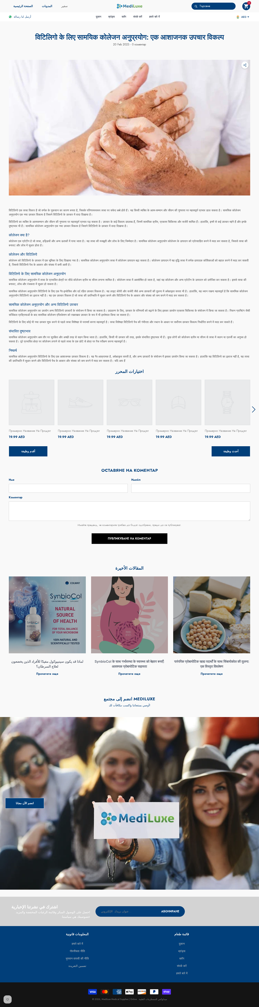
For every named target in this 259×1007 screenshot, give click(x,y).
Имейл (136, 480)
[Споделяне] (244, 65)
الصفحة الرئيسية (23, 6)
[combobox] (217, 6)
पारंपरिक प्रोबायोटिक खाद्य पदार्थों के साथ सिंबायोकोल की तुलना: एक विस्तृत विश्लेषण (211, 664)
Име (11, 480)
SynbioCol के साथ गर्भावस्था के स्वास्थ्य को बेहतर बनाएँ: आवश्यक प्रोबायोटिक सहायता (129, 664)
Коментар (15, 497)
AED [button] (243, 17)
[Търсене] (214, 6)
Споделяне (244, 65)
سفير (64, 6)
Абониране (170, 911)
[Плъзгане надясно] (253, 409)
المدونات (47, 6)
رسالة (17, 17)
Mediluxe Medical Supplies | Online (119, 999)
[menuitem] (23, 6)
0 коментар (138, 44)
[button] (246, 6)
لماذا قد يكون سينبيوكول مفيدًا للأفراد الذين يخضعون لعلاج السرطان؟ (47, 664)
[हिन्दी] (238, 16)
